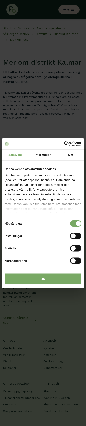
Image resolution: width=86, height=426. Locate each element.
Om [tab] (70, 154)
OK (43, 278)
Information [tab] (43, 154)
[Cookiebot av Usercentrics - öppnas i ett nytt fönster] (63, 143)
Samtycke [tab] (15, 154)
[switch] (75, 236)
